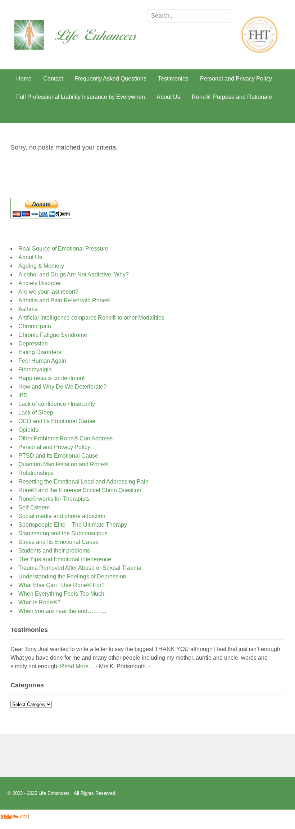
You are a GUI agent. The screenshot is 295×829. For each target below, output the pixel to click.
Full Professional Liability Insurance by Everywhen (80, 97)
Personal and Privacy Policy (236, 78)
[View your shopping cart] (276, 114)
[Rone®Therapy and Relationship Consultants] (81, 44)
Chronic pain (34, 326)
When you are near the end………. (62, 611)
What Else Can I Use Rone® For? (61, 585)
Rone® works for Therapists (54, 499)
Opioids (28, 430)
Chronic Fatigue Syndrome (52, 335)
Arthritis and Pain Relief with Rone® (64, 300)
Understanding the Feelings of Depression (72, 576)
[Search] (224, 16)
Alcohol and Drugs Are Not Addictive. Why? (73, 274)
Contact (53, 78)
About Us (168, 97)
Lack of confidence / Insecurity (56, 404)
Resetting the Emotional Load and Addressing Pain (83, 481)
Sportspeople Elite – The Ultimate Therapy (72, 525)
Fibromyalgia (35, 369)
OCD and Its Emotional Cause (56, 421)
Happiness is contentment (51, 378)
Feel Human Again (42, 361)
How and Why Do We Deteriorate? (62, 387)
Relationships (36, 473)
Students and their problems (54, 551)
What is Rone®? (39, 602)
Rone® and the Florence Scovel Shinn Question (79, 490)
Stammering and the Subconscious (63, 533)
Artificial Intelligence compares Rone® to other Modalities (91, 318)
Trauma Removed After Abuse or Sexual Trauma (79, 568)
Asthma (28, 309)
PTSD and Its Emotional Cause (58, 456)
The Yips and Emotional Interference (64, 559)
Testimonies (173, 78)
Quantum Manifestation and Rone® (63, 464)
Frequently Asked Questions (110, 78)
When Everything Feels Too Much (61, 594)
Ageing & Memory (41, 266)
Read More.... (77, 666)
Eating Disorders (39, 352)
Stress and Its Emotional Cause (58, 542)
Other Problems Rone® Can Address (65, 438)
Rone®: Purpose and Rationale (232, 97)
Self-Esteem (35, 507)
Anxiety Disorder (39, 283)
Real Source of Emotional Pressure (63, 249)
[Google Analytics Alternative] (14, 814)
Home (24, 78)
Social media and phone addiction (61, 516)
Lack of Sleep (35, 412)
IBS (23, 395)
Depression (33, 343)
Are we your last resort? (48, 292)
